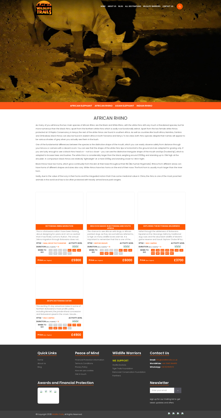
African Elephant (81, 105)
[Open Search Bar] (179, 6)
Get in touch (80, 374)
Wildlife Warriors (152, 6)
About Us (112, 6)
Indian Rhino (144, 105)
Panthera (116, 375)
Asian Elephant (124, 105)
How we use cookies (84, 370)
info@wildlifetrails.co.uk (166, 360)
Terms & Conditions (84, 363)
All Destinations (133, 6)
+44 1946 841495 (169, 363)
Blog (120, 6)
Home (103, 6)
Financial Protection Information (89, 360)
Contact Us (168, 6)
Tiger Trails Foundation (122, 368)
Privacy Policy (81, 367)
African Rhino (104, 105)
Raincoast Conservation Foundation (129, 372)
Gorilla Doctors (119, 365)
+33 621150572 (167, 367)
